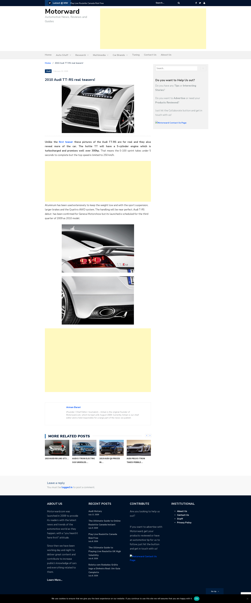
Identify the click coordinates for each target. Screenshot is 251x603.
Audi (48, 71)
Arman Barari (73, 407)
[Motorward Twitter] (200, 3)
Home (48, 54)
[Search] (179, 3)
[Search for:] (164, 3)
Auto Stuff (62, 55)
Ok (196, 598)
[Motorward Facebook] (196, 3)
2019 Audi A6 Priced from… (137, 460)
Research (80, 55)
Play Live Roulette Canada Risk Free (87, 3)
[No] (247, 598)
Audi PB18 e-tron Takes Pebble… (108, 460)
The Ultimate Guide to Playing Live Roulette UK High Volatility (104, 551)
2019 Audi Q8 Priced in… (82, 460)
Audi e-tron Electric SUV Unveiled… (56, 460)
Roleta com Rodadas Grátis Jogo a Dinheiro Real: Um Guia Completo (104, 568)
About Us (166, 54)
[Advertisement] (153, 28)
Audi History (95, 511)
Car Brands (119, 55)
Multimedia (99, 55)
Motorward (62, 11)
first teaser (66, 142)
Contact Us (150, 54)
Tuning (136, 54)
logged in (67, 487)
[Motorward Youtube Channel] (204, 3)
